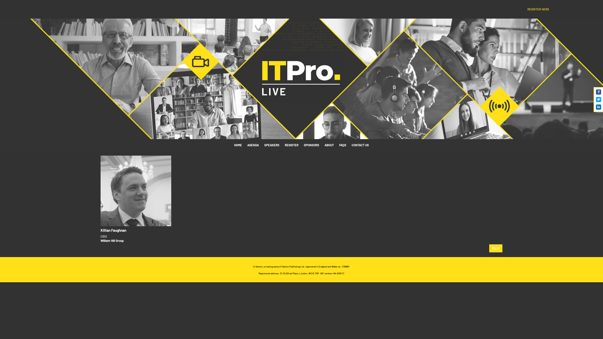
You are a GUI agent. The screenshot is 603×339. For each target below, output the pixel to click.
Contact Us (360, 145)
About (329, 145)
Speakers (271, 145)
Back (495, 248)
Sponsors (311, 145)
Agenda (253, 145)
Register (291, 145)
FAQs (342, 145)
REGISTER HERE (538, 9)
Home (238, 145)
